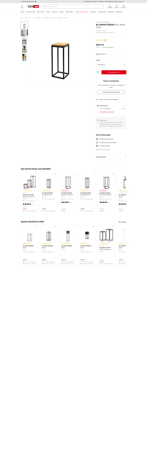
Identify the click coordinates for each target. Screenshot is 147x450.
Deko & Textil (40, 12)
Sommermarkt (102, 12)
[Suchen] (45, 6)
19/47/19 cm (101, 65)
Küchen (48, 12)
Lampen (61, 12)
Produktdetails (101, 157)
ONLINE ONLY (100, 40)
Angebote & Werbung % (81, 12)
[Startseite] (21, 18)
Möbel (22, 12)
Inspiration (93, 12)
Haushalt (54, 12)
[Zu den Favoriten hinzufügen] (98, 72)
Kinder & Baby (69, 12)
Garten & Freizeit (30, 12)
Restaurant (111, 12)
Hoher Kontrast (119, 1)
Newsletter (119, 12)
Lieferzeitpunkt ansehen (107, 112)
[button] (24, 24)
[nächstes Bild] (126, 191)
